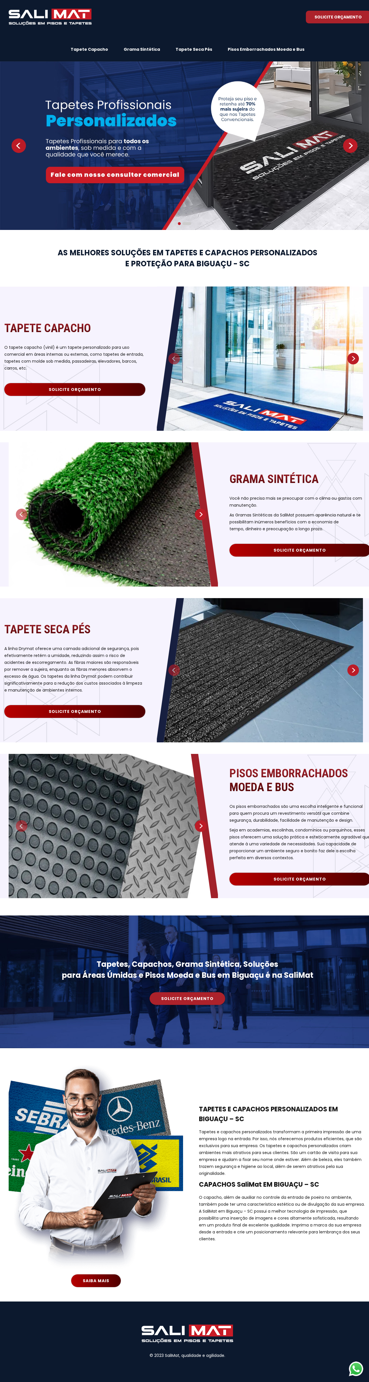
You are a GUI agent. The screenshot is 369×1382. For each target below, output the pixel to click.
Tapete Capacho (89, 49)
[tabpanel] (184, 145)
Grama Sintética (142, 49)
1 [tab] (182, 223)
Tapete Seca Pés (194, 49)
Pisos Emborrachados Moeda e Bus (266, 49)
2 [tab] (189, 223)
